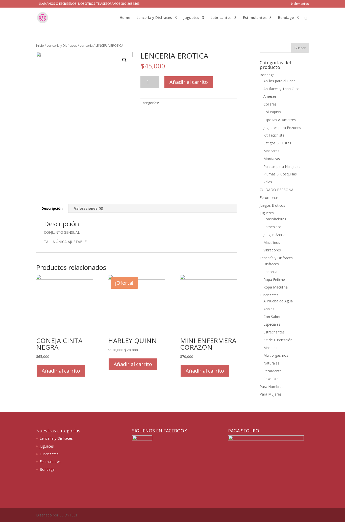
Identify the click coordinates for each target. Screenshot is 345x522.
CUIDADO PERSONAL (277, 189)
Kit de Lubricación (277, 339)
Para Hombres (271, 386)
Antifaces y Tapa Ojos (281, 88)
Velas (267, 181)
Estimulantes (254, 18)
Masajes (270, 347)
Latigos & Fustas (277, 143)
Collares (270, 104)
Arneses (270, 96)
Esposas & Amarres (279, 119)
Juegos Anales (274, 234)
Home (125, 18)
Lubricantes (221, 18)
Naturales (271, 363)
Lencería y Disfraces (154, 18)
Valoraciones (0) (88, 208)
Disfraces (271, 264)
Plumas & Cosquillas (280, 174)
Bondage (286, 18)
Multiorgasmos (275, 355)
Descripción (52, 208)
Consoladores (274, 219)
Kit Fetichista (273, 135)
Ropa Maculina (275, 287)
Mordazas (271, 158)
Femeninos (272, 226)
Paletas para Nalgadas (281, 166)
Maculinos (271, 242)
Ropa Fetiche (274, 279)
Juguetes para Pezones (282, 127)
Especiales (271, 324)
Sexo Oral (271, 378)
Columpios (272, 112)
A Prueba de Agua (278, 301)
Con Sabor (272, 316)
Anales (268, 308)
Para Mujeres (271, 394)
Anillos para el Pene (279, 81)
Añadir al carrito (188, 82)
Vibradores (272, 250)
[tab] (52, 208)
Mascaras (271, 150)
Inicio (40, 45)
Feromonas (269, 197)
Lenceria (86, 45)
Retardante (272, 371)
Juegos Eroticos (272, 205)
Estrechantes (274, 332)
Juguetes (191, 18)
